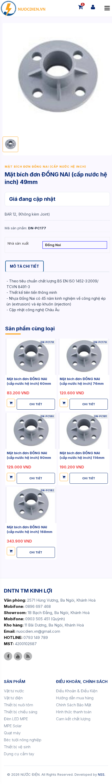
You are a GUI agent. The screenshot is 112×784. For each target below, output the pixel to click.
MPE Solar (13, 725)
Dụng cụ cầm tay (19, 753)
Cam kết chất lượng (73, 718)
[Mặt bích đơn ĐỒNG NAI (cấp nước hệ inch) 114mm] (84, 431)
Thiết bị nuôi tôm (18, 704)
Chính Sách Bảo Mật (73, 704)
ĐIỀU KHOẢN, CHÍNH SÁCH (82, 681)
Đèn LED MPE (16, 718)
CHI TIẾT (35, 404)
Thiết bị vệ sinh (17, 746)
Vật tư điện (13, 697)
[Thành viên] (93, 7)
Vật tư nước (14, 690)
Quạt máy (12, 732)
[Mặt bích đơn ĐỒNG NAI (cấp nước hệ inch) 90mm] (31, 431)
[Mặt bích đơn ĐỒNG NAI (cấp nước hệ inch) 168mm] (31, 505)
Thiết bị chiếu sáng (20, 711)
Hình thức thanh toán (73, 711)
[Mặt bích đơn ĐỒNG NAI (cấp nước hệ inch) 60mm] (31, 357)
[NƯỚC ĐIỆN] (22, 8)
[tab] (24, 266)
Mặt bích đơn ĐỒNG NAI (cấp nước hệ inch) (45, 166)
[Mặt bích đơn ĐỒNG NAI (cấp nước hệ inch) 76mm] (84, 357)
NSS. (101, 774)
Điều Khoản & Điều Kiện (76, 690)
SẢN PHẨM (14, 681)
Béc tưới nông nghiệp (22, 739)
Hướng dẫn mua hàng (75, 697)
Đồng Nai (53, 245)
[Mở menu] (107, 8)
